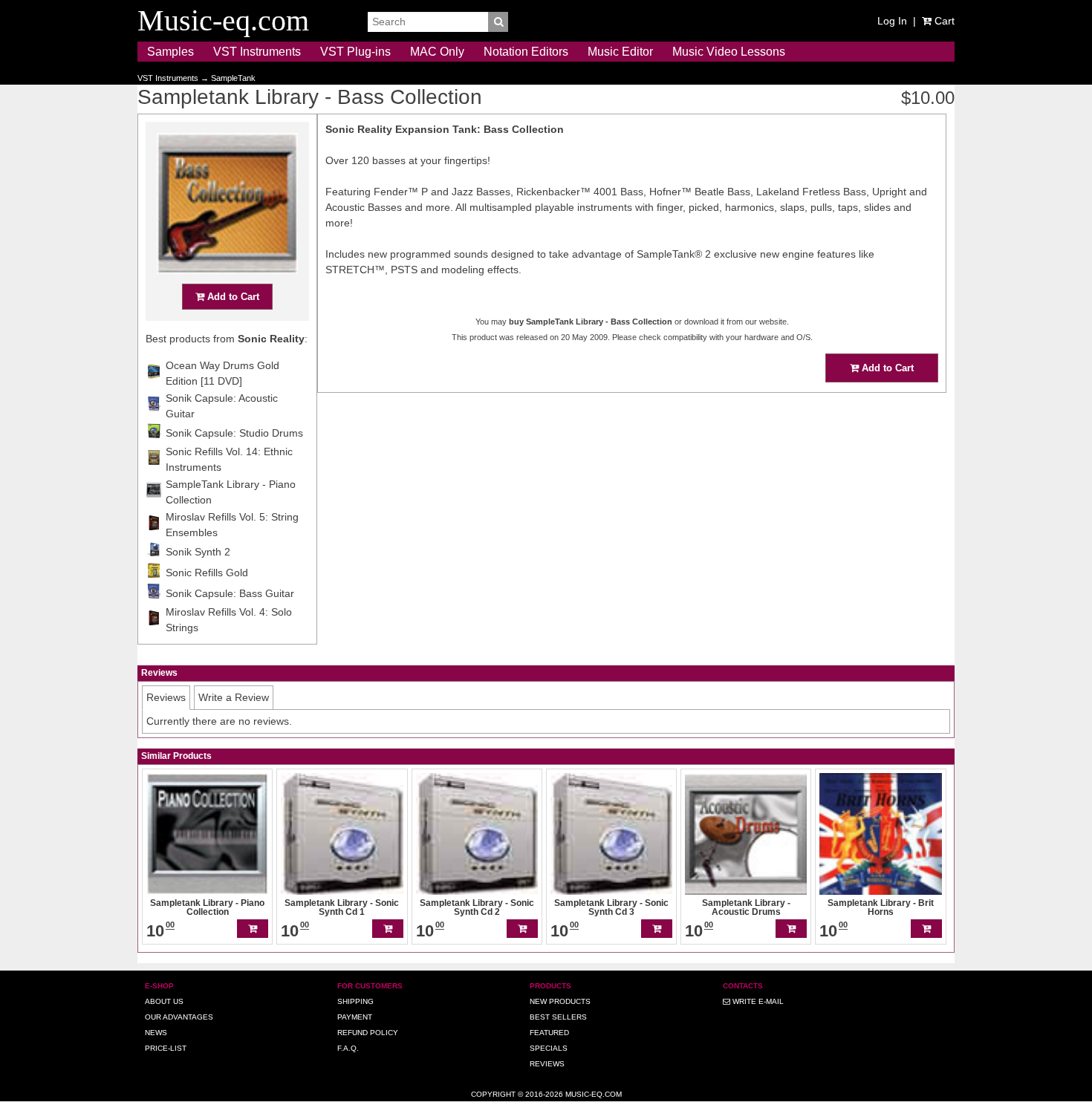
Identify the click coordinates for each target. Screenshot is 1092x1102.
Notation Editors (526, 51)
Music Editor (620, 51)
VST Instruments (257, 51)
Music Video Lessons (728, 51)
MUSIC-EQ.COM (593, 1094)
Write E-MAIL (757, 1001)
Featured (549, 1032)
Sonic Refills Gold (207, 572)
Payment (354, 1017)
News (156, 1032)
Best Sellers (558, 1017)
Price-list (165, 1048)
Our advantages (179, 1017)
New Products (560, 1001)
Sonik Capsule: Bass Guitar (230, 593)
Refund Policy (367, 1032)
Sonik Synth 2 (198, 552)
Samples (170, 51)
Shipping (355, 1001)
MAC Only (437, 51)
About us (164, 1001)
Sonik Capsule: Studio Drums (234, 433)
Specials (549, 1048)
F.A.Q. (348, 1048)
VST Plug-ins (355, 51)
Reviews (547, 1064)
